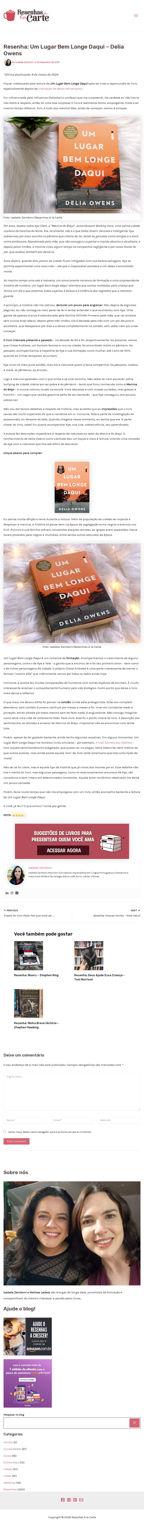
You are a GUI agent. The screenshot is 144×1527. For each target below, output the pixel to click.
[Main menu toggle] (136, 15)
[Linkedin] (7, 893)
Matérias (10, 1482)
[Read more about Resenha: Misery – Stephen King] (28, 955)
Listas (7, 1476)
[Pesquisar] (134, 1423)
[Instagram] (12, 893)
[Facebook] (63, 1500)
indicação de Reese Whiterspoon (60, 88)
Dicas (7, 1455)
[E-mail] (81, 1500)
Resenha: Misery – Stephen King (36, 975)
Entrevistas (11, 1462)
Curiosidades (12, 1449)
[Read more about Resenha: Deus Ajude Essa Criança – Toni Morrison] (88, 955)
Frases (8, 1469)
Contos (8, 1442)
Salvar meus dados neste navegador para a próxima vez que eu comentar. (50, 1131)
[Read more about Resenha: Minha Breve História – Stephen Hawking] (28, 1003)
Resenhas (10, 1489)
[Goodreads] (16, 893)
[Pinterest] (75, 1500)
